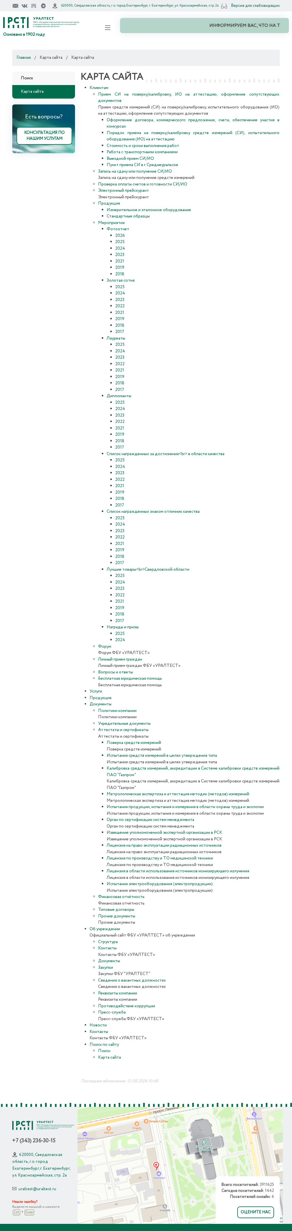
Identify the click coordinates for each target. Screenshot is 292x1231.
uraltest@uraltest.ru (37, 1189)
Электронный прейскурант (123, 190)
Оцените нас (256, 1212)
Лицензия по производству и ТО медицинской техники (160, 858)
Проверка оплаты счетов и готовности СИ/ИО (142, 184)
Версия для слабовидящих (255, 6)
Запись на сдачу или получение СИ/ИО (135, 171)
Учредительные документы (124, 724)
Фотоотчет (118, 229)
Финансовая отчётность (121, 897)
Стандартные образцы (128, 216)
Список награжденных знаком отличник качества (153, 511)
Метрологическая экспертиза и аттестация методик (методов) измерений (178, 794)
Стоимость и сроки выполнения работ (143, 146)
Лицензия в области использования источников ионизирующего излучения (178, 871)
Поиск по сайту (104, 1045)
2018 (119, 274)
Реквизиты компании (117, 993)
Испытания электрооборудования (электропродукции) (160, 884)
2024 (120, 248)
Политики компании (117, 711)
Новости (98, 1025)
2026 (120, 236)
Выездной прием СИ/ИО (130, 159)
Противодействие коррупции (126, 1006)
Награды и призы (123, 627)
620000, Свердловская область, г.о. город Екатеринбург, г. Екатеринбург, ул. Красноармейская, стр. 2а (140, 5)
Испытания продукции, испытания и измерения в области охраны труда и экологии (185, 807)
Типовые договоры (116, 910)
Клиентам (99, 88)
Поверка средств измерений (134, 743)
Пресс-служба (112, 1012)
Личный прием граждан (120, 659)
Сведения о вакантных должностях (132, 980)
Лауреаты (116, 338)
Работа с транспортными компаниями (142, 152)
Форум (104, 646)
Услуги (96, 691)
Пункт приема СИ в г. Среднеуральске (142, 165)
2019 (119, 268)
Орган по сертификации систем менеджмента (150, 820)
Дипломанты (119, 396)
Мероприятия (111, 223)
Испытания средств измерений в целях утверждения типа (162, 755)
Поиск (27, 78)
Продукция (109, 203)
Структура (108, 942)
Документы (100, 704)
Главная (24, 58)
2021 (119, 261)
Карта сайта (32, 91)
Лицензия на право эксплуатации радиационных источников (164, 845)
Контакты (107, 948)
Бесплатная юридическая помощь (130, 678)
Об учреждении (105, 929)
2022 (120, 306)
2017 (119, 332)
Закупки (105, 967)
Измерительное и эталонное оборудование (149, 210)
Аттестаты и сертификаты (123, 730)
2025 (120, 242)
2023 (119, 255)
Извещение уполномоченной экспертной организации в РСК (164, 833)
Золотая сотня (121, 280)
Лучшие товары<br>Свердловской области (148, 569)
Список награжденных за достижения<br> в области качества (165, 454)
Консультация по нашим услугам (44, 136)
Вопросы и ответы (115, 672)
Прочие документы (116, 916)
